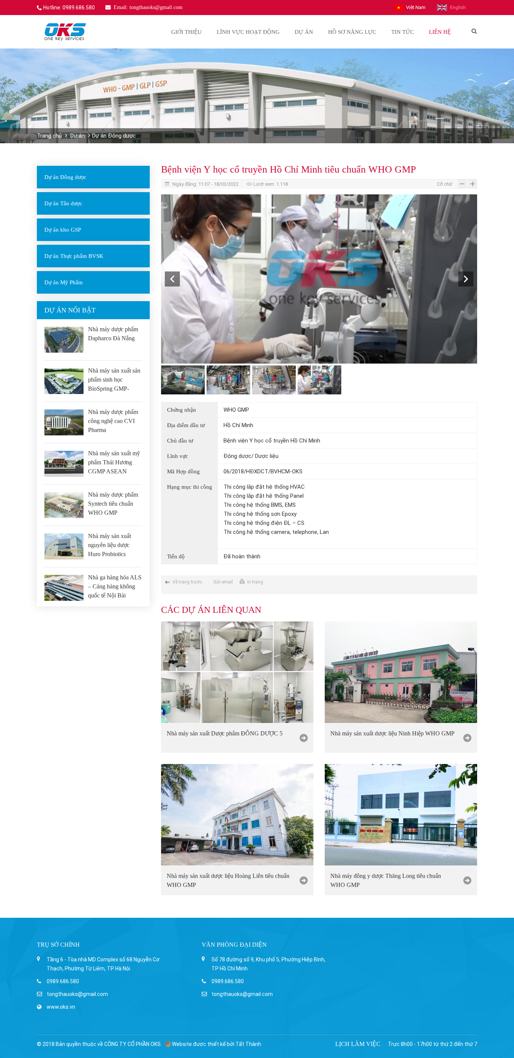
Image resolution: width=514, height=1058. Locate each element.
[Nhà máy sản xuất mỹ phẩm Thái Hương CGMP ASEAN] (64, 464)
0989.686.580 (63, 981)
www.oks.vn (61, 1007)
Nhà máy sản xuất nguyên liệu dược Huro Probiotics (109, 545)
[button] (172, 278)
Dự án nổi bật (70, 310)
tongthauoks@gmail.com (77, 994)
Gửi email (223, 582)
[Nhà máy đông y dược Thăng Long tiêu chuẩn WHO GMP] (401, 814)
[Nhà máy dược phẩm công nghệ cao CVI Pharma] (64, 422)
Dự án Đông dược (114, 135)
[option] (319, 279)
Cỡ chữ (444, 184)
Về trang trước (187, 582)
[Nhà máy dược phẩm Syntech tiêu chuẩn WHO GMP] (64, 505)
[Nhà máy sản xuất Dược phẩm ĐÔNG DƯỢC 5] (237, 672)
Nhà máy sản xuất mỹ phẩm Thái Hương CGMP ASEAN (114, 462)
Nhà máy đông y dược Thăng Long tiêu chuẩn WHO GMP (385, 880)
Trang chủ (49, 135)
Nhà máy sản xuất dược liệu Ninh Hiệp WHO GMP (392, 733)
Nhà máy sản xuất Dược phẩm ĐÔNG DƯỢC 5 (225, 733)
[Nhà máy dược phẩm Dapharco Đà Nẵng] (64, 340)
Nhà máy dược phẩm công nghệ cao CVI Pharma (113, 421)
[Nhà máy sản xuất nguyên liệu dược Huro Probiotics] (64, 546)
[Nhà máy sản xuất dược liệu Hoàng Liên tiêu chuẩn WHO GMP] (237, 814)
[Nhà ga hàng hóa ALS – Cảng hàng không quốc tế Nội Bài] (64, 588)
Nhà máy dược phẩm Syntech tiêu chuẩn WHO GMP (113, 503)
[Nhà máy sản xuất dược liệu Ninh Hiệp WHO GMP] (401, 672)
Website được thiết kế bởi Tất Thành (216, 1044)
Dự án (77, 135)
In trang (255, 582)
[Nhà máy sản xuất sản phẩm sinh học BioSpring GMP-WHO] (64, 381)
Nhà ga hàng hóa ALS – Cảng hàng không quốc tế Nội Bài (114, 586)
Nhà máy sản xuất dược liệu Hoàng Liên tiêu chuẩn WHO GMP (228, 880)
